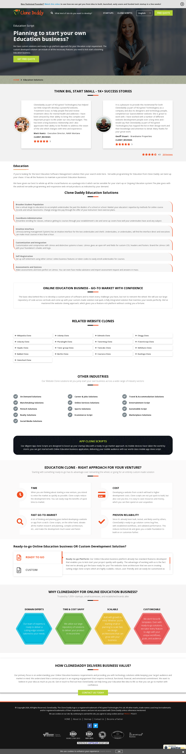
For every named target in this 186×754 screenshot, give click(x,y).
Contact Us (99, 719)
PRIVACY (127, 714)
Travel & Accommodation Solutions (146, 396)
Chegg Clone (143, 336)
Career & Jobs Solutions (86, 396)
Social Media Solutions (31, 421)
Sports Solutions (83, 409)
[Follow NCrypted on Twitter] (96, 724)
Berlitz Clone (62, 354)
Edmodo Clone (103, 336)
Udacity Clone (23, 342)
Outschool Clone (24, 360)
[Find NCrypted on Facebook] (90, 724)
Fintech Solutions (28, 409)
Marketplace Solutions (140, 415)
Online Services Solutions (87, 402)
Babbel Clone (22, 354)
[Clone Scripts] (28, 11)
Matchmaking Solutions (32, 402)
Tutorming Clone (104, 342)
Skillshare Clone (144, 348)
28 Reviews (168, 154)
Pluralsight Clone (64, 342)
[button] (144, 13)
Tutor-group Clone (65, 348)
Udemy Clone (63, 336)
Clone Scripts (124, 13)
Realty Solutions (28, 415)
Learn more (105, 751)
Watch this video (52, 4)
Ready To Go (35, 557)
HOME (16, 79)
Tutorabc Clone (104, 348)
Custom (32, 570)
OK (119, 751)
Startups (108, 13)
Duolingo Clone (144, 354)
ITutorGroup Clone (145, 342)
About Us (77, 719)
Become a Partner (115, 719)
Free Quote (163, 12)
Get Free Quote (26, 59)
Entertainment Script (139, 402)
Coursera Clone (104, 354)
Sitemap (87, 719)
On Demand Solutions (30, 396)
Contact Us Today (93, 692)
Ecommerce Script (83, 415)
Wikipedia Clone (24, 336)
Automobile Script (138, 409)
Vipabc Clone (22, 348)
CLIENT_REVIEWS (42, 137)
